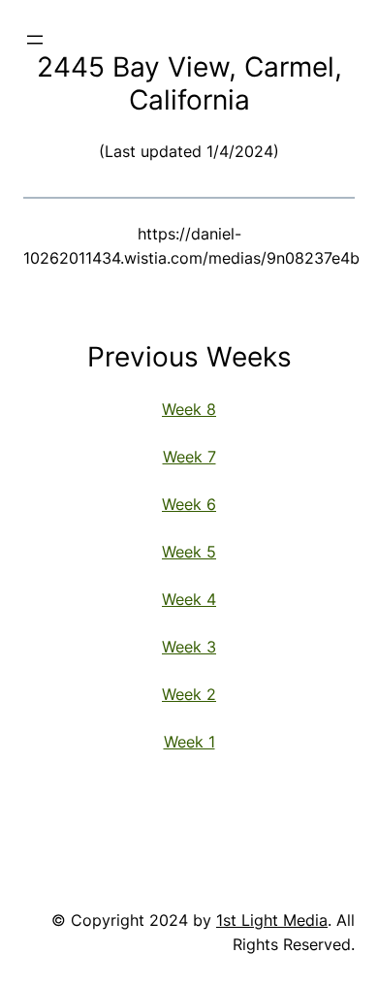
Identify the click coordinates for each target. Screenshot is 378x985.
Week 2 (189, 694)
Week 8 (189, 409)
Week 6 (189, 504)
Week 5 (189, 551)
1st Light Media (272, 920)
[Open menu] (35, 39)
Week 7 (189, 456)
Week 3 (189, 646)
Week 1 (189, 741)
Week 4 (189, 599)
